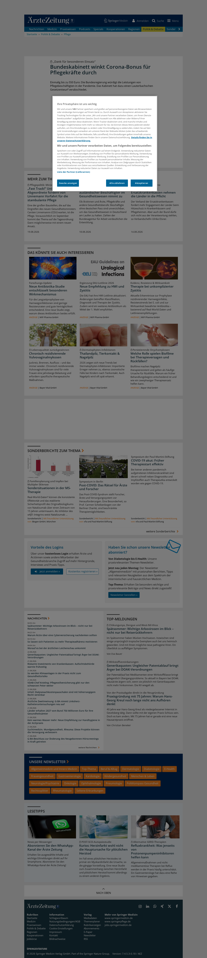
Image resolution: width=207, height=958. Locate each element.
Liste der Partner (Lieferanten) (73, 171)
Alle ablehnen (117, 183)
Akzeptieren (141, 183)
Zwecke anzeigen (68, 183)
